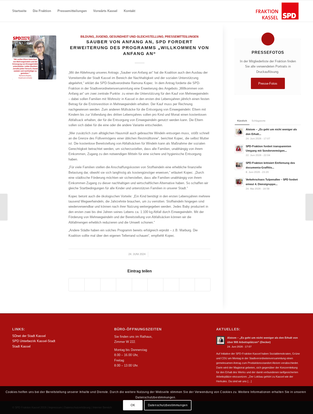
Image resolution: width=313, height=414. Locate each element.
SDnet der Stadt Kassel (29, 336)
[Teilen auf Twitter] (92, 284)
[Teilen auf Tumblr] (155, 284)
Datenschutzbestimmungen (168, 405)
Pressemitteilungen (182, 36)
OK (133, 405)
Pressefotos (268, 52)
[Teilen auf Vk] (171, 284)
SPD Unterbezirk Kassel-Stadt (33, 341)
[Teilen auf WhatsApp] (108, 284)
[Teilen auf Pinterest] (124, 284)
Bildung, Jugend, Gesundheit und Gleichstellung (121, 36)
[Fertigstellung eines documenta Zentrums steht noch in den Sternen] (309, 207)
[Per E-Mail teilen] (202, 284)
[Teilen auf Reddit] (187, 284)
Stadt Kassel (21, 346)
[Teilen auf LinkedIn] (139, 284)
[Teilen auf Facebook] (76, 284)
